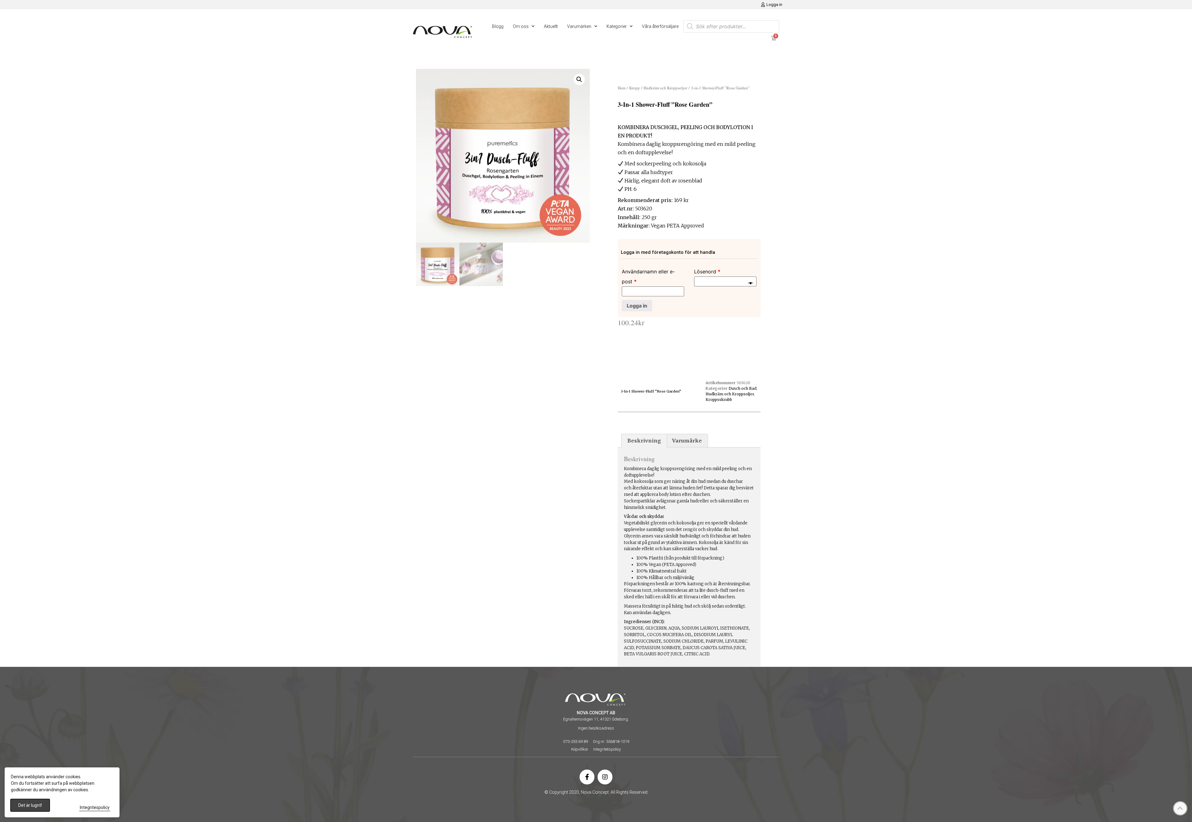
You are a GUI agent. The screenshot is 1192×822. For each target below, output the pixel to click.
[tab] (644, 440)
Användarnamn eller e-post (648, 276)
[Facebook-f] (587, 777)
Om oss (521, 26)
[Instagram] (605, 777)
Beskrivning (644, 441)
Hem (621, 88)
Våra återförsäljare (660, 26)
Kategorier (617, 26)
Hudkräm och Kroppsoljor (665, 88)
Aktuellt (551, 26)
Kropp (634, 88)
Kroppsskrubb (719, 399)
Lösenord (707, 271)
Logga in (637, 306)
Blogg (497, 26)
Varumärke (687, 441)
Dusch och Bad (742, 388)
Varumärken (579, 26)
